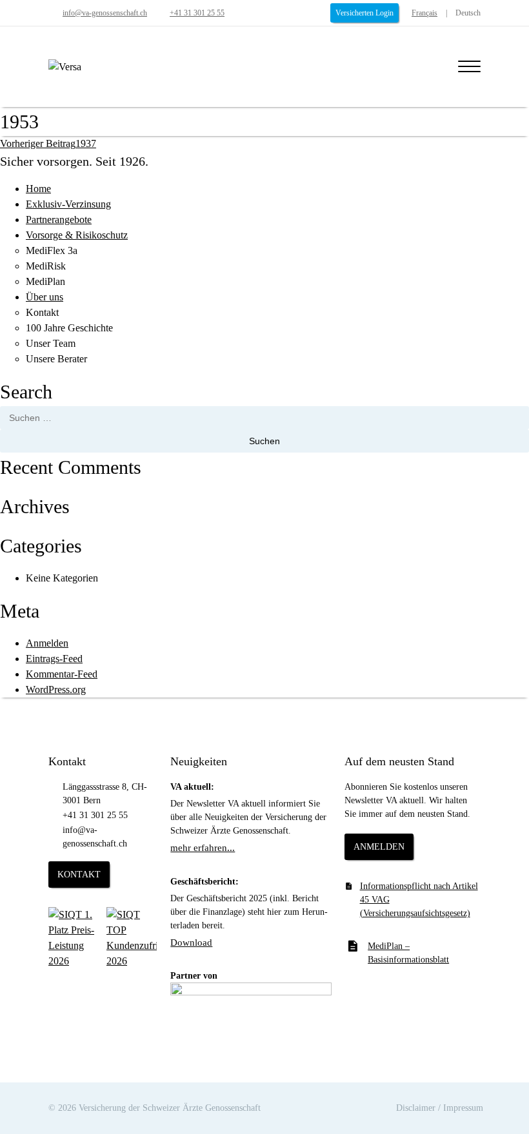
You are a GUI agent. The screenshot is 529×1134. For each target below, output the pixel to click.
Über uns (44, 296)
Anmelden (47, 643)
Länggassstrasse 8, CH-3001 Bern (105, 793)
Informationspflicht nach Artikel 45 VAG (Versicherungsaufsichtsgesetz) (419, 899)
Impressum (463, 1108)
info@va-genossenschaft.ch (105, 12)
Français (424, 12)
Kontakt (42, 312)
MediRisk (46, 265)
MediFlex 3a (51, 250)
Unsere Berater (56, 358)
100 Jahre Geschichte (69, 327)
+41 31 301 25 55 (197, 12)
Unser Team (50, 343)
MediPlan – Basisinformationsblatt (408, 952)
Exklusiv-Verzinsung (68, 204)
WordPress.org (56, 689)
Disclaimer (415, 1108)
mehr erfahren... (202, 848)
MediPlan (45, 281)
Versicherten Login (364, 12)
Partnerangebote (59, 219)
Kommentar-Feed (61, 674)
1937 (48, 143)
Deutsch (468, 12)
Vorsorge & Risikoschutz (77, 235)
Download (191, 942)
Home (38, 188)
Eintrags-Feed (54, 658)
